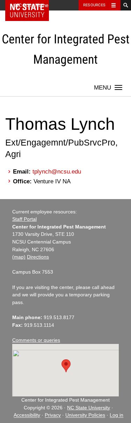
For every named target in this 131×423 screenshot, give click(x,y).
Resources (94, 5)
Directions (38, 257)
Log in (116, 415)
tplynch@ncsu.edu (56, 171)
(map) (19, 257)
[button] (66, 366)
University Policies (85, 415)
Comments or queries (36, 340)
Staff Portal (24, 219)
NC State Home (31, 5)
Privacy (53, 415)
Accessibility (27, 415)
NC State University (88, 407)
